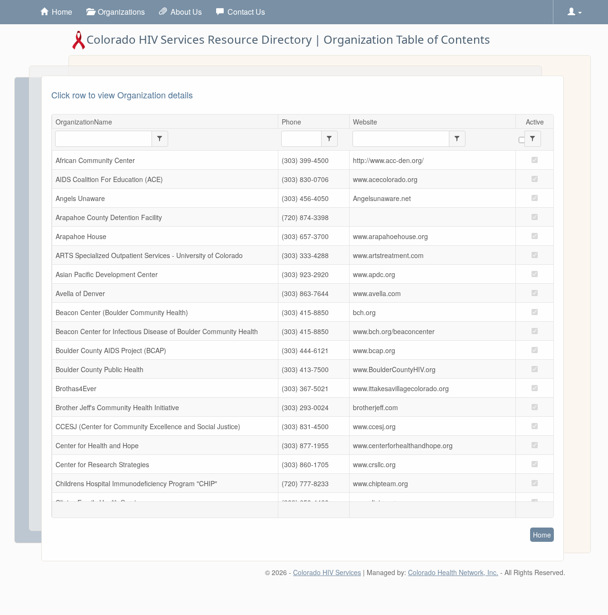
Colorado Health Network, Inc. (453, 572)
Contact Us (244, 11)
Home (60, 11)
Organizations (119, 11)
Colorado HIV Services (327, 572)
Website (365, 121)
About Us (184, 11)
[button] (574, 12)
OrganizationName (84, 121)
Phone (291, 121)
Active (535, 121)
